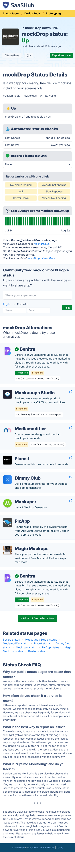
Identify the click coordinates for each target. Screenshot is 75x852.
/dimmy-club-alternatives (18, 474)
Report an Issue (61, 55)
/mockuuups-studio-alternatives (23, 388)
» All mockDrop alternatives (37, 618)
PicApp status (50, 647)
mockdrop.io (41, 243)
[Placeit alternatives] (7, 460)
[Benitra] (7, 350)
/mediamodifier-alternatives (20, 424)
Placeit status (42, 643)
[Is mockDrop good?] (29, 55)
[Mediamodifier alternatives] (7, 430)
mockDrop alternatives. (41, 258)
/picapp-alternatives (15, 517)
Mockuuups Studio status (41, 639)
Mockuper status (26, 647)
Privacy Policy (47, 847)
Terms (59, 847)
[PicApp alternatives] (7, 522)
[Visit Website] (70, 391)
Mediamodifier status (16, 643)
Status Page (18, 847)
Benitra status (11, 639)
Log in (7, 304)
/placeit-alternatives (15, 454)
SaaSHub (33, 847)
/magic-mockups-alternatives (21, 544)
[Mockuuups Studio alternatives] (7, 394)
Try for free (22, 372)
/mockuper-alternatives (17, 497)
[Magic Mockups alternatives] (7, 550)
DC (7, 479)
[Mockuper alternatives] (7, 503)
